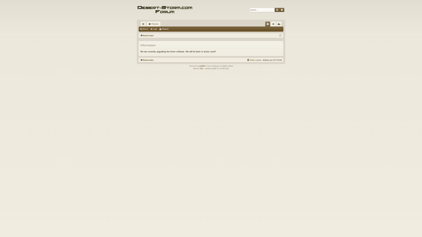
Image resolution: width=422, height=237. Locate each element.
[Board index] (165, 10)
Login (155, 29)
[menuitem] (267, 24)
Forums (155, 24)
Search (145, 29)
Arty (201, 68)
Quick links (144, 24)
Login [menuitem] (274, 24)
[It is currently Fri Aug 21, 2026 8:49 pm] (280, 36)
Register (165, 29)
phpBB (202, 66)
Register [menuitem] (279, 24)
